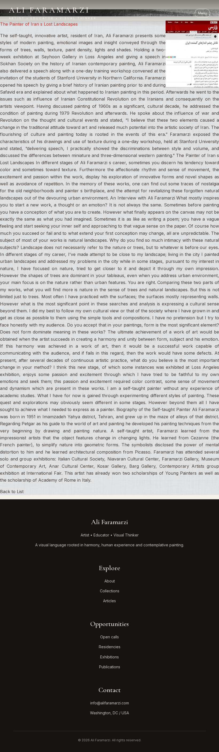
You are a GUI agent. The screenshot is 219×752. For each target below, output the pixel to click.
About (109, 581)
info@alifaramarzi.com (109, 703)
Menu (202, 13)
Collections (109, 591)
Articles (109, 600)
